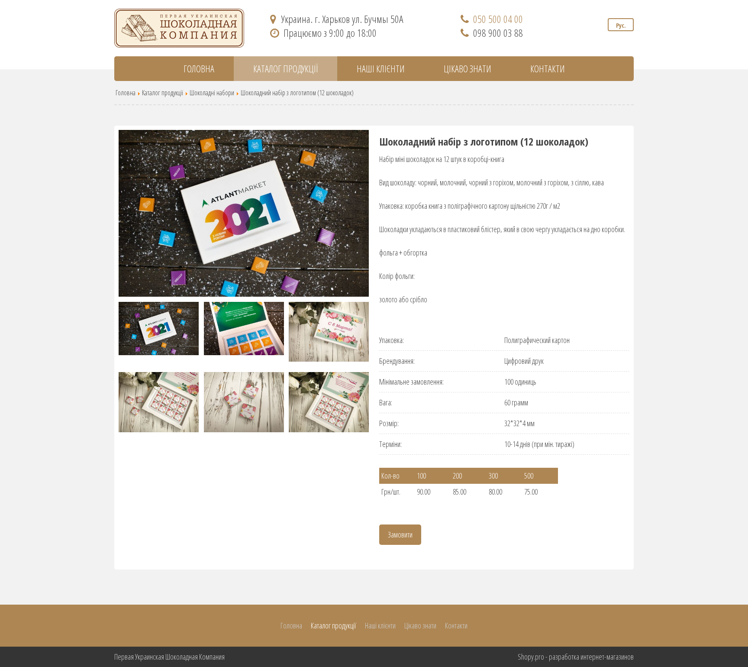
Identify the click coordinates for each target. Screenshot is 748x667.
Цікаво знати (467, 68)
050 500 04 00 (498, 19)
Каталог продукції (285, 68)
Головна (199, 68)
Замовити (400, 534)
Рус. (621, 25)
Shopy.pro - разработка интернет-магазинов (576, 656)
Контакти (547, 68)
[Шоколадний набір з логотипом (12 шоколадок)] (244, 213)
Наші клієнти (381, 68)
